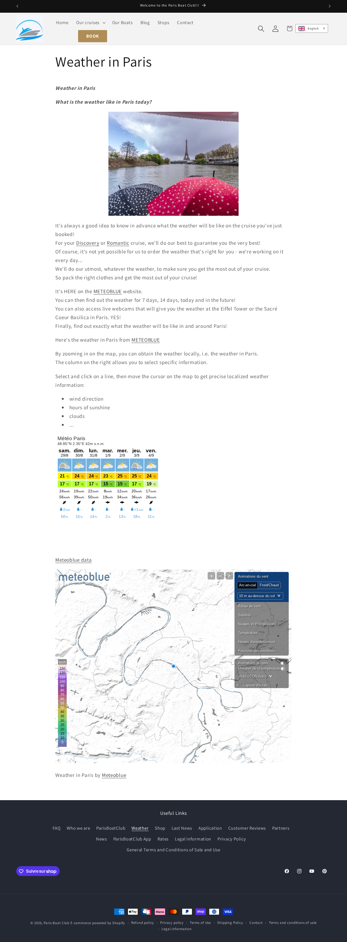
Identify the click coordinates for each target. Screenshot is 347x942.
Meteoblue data (73, 559)
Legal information (193, 839)
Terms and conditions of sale (293, 922)
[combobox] (311, 28)
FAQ (56, 828)
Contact (256, 922)
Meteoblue (114, 775)
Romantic (118, 242)
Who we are (78, 828)
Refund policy (142, 922)
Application (210, 828)
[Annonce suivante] (330, 6)
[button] (90, 22)
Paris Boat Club (56, 923)
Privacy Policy (231, 839)
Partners (281, 828)
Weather (140, 828)
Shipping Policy (230, 922)
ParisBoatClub (110, 828)
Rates (163, 839)
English (313, 28)
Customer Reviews (247, 828)
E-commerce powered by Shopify (97, 923)
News (101, 839)
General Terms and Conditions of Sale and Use (173, 849)
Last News (182, 828)
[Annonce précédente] (17, 6)
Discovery (87, 242)
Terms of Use (200, 922)
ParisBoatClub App (132, 839)
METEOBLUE (108, 291)
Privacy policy (172, 922)
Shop (160, 828)
